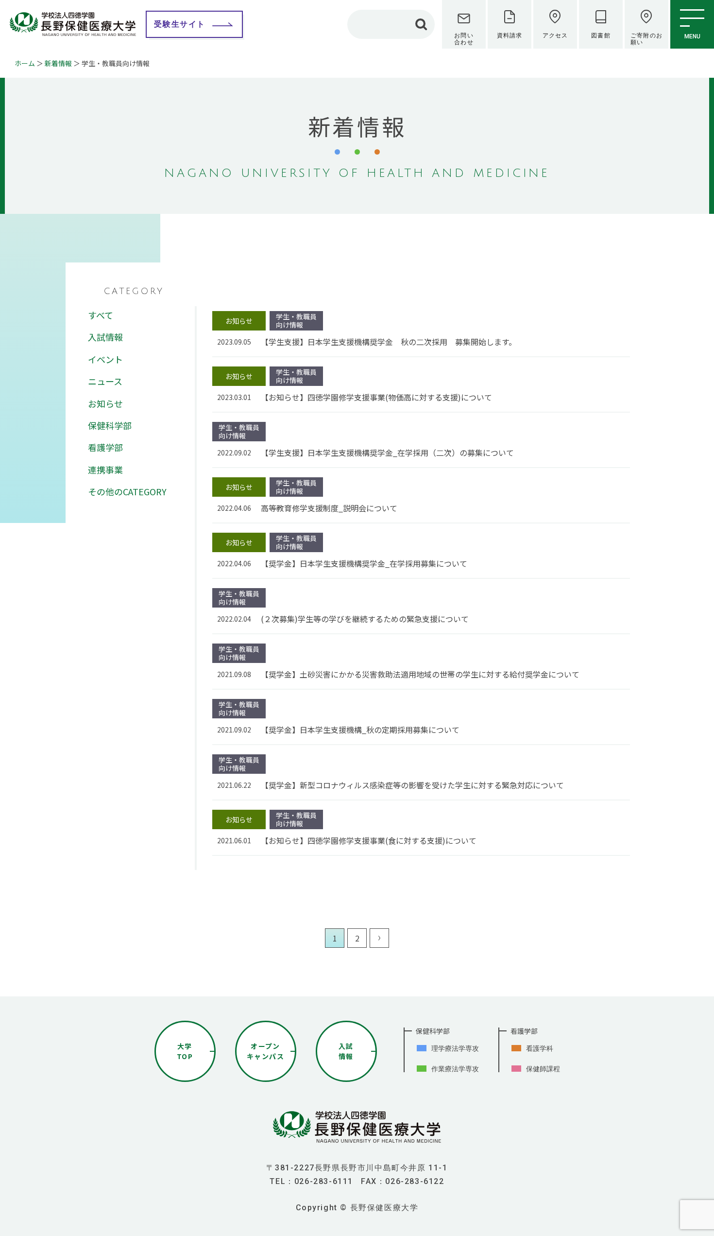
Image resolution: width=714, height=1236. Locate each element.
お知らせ (105, 403)
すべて (100, 315)
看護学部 (105, 447)
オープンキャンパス (265, 1051)
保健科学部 (110, 425)
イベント (105, 359)
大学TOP (185, 1051)
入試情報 (105, 337)
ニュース (105, 381)
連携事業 (105, 469)
